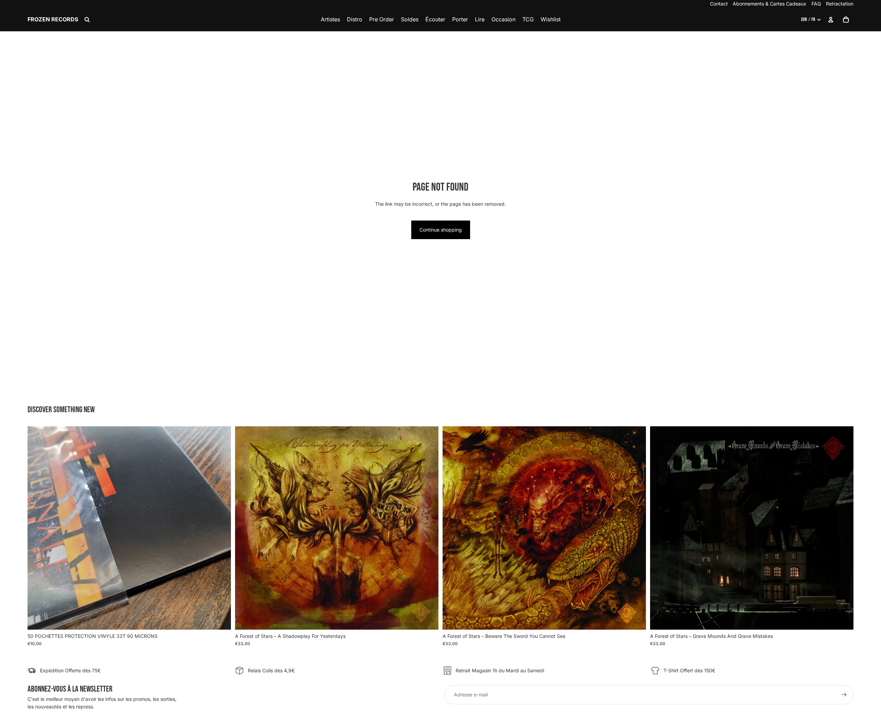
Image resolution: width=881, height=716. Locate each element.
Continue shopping (441, 230)
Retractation (839, 4)
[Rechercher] (87, 19)
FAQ (816, 4)
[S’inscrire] (843, 694)
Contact (719, 4)
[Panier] (845, 19)
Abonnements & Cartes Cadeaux (769, 4)
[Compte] (830, 19)
